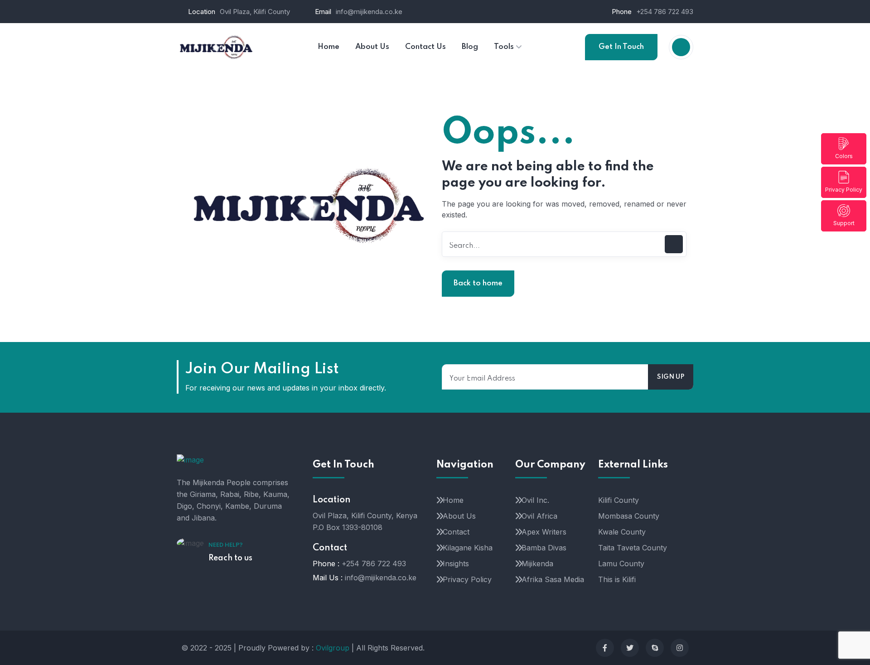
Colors (844, 156)
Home (453, 500)
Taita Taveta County (632, 547)
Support (844, 223)
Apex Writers (544, 531)
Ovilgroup (332, 647)
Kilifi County (618, 500)
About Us (459, 515)
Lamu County (621, 563)
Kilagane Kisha (468, 547)
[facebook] (605, 648)
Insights (456, 563)
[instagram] (680, 648)
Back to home (478, 283)
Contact (456, 531)
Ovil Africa (539, 515)
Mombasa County (628, 515)
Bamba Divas (544, 547)
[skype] (655, 648)
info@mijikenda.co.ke (369, 11)
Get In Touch (621, 47)
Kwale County (622, 531)
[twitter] (630, 648)
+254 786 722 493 (664, 11)
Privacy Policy (843, 189)
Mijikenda (537, 563)
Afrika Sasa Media (553, 579)
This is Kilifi (617, 579)
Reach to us (230, 558)
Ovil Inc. (535, 500)
